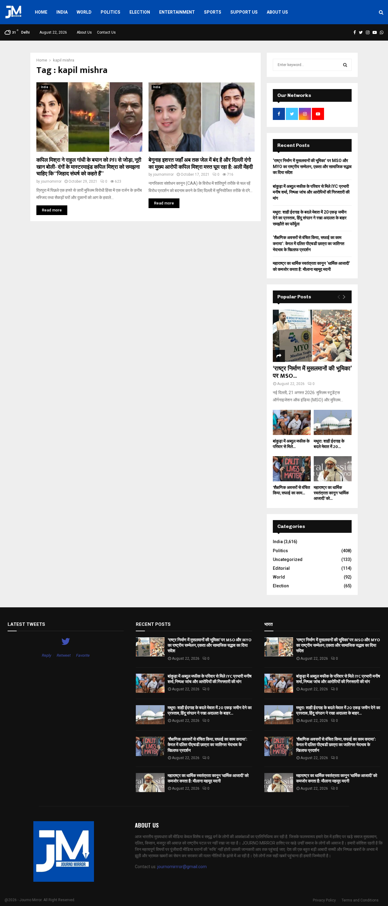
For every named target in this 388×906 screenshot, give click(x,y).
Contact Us (106, 32)
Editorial (281, 568)
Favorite (83, 655)
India (62, 12)
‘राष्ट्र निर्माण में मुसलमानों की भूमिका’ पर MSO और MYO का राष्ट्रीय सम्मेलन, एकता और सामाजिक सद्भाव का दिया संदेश (312, 166)
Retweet (64, 655)
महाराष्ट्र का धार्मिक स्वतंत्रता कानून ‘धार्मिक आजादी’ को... (331, 493)
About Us (277, 12)
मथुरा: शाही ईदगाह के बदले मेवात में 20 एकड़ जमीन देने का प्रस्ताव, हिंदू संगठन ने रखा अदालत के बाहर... (210, 710)
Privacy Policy (324, 900)
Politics (110, 12)
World (84, 12)
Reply (46, 655)
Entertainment (177, 12)
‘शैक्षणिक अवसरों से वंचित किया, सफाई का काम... (291, 490)
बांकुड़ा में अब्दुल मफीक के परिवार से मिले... (291, 444)
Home (41, 12)
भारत (268, 624)
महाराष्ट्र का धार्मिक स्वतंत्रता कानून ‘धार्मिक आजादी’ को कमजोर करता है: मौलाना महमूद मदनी (208, 778)
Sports (212, 12)
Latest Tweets (26, 624)
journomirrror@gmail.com (182, 866)
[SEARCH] (345, 65)
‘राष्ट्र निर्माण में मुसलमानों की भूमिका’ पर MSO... (312, 372)
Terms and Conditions (360, 900)
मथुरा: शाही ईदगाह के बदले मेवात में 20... (329, 444)
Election (139, 12)
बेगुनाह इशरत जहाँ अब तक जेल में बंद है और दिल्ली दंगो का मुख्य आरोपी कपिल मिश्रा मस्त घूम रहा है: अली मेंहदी (201, 164)
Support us (244, 12)
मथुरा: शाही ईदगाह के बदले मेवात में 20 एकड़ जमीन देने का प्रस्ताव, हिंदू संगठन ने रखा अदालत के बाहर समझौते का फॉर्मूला (309, 218)
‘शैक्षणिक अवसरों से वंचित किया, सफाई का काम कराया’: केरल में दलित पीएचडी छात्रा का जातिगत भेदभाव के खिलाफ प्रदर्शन (308, 243)
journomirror (51, 181)
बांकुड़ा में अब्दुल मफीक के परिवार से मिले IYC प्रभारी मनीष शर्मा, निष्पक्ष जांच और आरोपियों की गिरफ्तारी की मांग (311, 192)
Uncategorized (288, 559)
